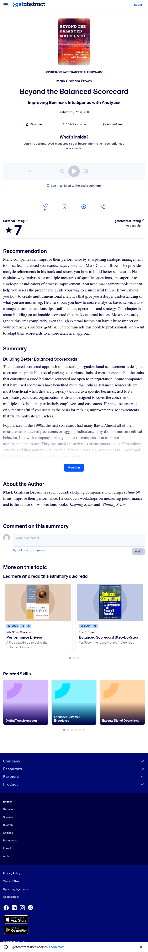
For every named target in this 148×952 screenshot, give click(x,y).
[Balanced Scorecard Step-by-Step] (110, 602)
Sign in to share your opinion (28, 550)
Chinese (8, 832)
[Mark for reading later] (64, 206)
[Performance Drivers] (38, 602)
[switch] (74, 171)
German (8, 809)
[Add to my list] (83, 206)
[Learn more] (27, 219)
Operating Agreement (16, 889)
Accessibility (11, 896)
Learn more (56, 947)
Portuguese (10, 840)
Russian (8, 824)
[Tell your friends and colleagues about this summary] (103, 206)
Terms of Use (10, 881)
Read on (74, 467)
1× (30, 171)
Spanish (8, 817)
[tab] (70, 658)
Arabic (7, 856)
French (7, 848)
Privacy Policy (11, 873)
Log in (55, 185)
